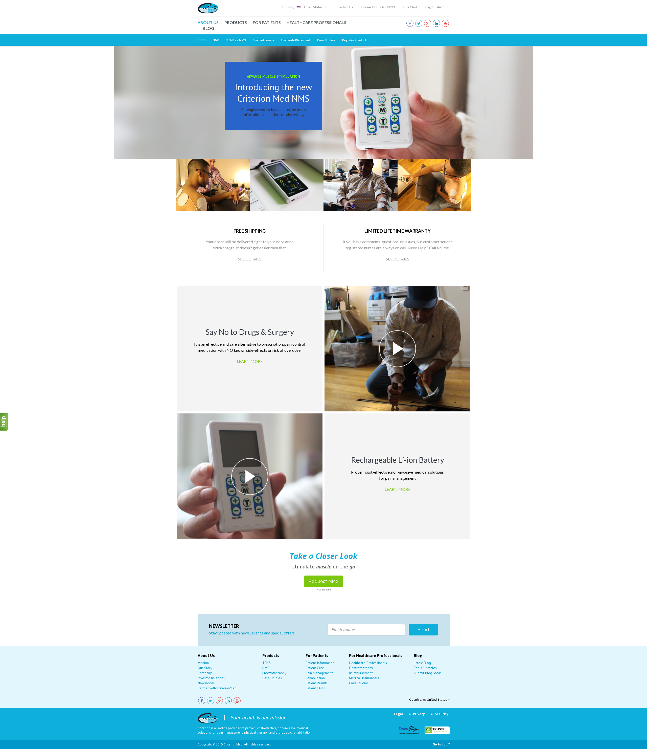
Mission (203, 662)
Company (205, 673)
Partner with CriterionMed (217, 688)
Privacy (419, 714)
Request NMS (323, 581)
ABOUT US (208, 22)
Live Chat (410, 7)
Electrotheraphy (274, 673)
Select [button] (439, 7)
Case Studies (326, 40)
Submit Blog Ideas (428, 673)
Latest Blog (422, 662)
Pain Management (319, 673)
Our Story (205, 668)
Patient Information (320, 662)
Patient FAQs (315, 688)
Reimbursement (361, 673)
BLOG (208, 28)
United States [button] (312, 7)
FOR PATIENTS (267, 22)
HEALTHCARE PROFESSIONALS (316, 22)
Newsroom (206, 683)
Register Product (354, 40)
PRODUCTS (235, 22)
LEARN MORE (250, 361)
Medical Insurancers (364, 678)
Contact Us (345, 7)
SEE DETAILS (249, 258)
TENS (202, 40)
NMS (216, 40)
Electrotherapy (263, 40)
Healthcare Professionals (368, 662)
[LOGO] (208, 7)
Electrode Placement (295, 40)
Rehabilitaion (315, 678)
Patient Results (317, 683)
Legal (398, 714)
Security (441, 714)
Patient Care (315, 668)
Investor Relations (211, 678)
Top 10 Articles (425, 668)
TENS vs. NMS (236, 40)
